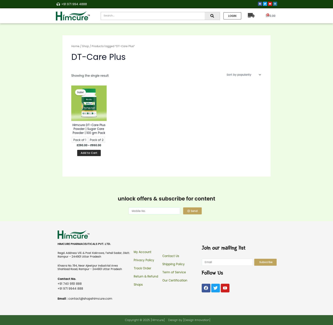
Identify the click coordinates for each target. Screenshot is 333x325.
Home (75, 46)
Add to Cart (89, 153)
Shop (85, 46)
